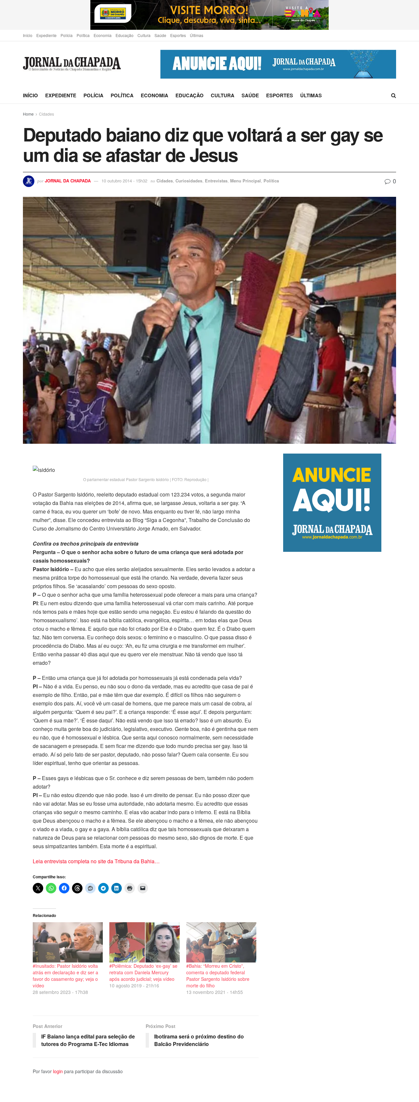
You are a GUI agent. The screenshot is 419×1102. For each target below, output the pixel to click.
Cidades (46, 114)
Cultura (144, 35)
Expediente (46, 35)
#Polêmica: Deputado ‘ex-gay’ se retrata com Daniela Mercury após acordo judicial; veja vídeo (143, 972)
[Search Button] (393, 95)
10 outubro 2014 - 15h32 (124, 180)
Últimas (196, 35)
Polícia (67, 35)
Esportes (178, 35)
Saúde (160, 35)
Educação (125, 35)
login (58, 1071)
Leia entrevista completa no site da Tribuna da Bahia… (96, 861)
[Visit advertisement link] (209, 15)
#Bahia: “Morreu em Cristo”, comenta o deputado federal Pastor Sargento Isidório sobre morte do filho (217, 975)
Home (28, 114)
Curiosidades (188, 180)
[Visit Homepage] (72, 64)
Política (83, 35)
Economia (103, 35)
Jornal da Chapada (68, 180)
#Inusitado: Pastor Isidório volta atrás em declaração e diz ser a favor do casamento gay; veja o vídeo (65, 975)
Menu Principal (245, 180)
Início (27, 35)
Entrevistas (216, 180)
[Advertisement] (339, 827)
